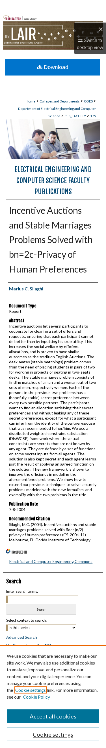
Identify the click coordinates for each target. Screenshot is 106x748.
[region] (53, 696)
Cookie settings (30, 690)
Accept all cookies (53, 716)
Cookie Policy (36, 696)
